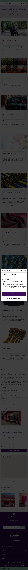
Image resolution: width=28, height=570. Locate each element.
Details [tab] (14, 274)
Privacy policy (21, 287)
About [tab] (22, 274)
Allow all (14, 293)
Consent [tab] (5, 274)
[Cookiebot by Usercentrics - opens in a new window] (20, 271)
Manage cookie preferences (13, 298)
